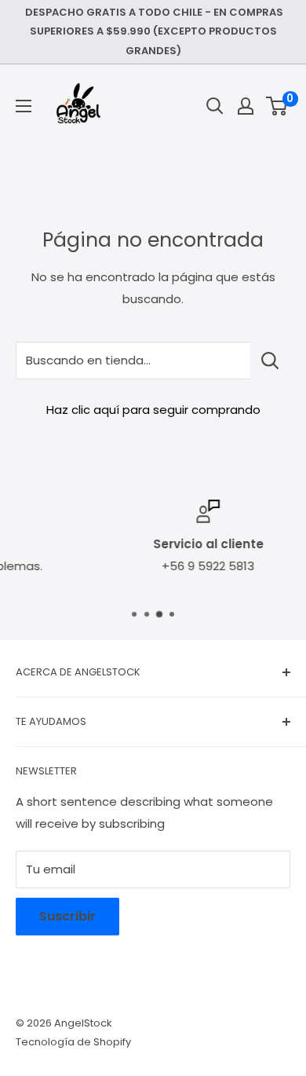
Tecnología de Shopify (73, 1041)
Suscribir (67, 916)
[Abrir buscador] (215, 106)
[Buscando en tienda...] (270, 360)
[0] (277, 106)
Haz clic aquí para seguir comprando (153, 409)
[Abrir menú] (23, 106)
